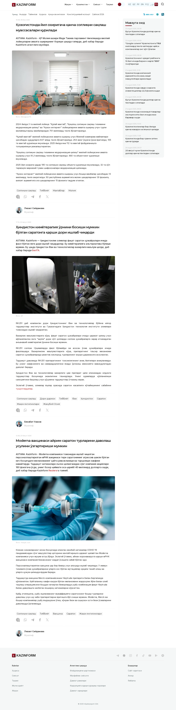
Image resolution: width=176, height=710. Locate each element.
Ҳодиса (42, 14)
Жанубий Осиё (51, 404)
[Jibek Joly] (149, 14)
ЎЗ (156, 4)
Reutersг (53, 470)
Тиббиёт (44, 190)
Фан (74, 398)
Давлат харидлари (78, 690)
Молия (72, 190)
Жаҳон (15, 690)
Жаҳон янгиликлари (28, 404)
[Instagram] (18, 197)
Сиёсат (15, 675)
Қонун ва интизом (56, 14)
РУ (138, 4)
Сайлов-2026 (98, 14)
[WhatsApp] (25, 197)
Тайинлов (32, 14)
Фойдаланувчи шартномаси (82, 670)
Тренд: (15, 14)
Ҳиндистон (87, 398)
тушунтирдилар (24, 388)
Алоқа (130, 675)
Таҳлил (109, 4)
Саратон (101, 398)
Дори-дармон (47, 398)
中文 (147, 4)
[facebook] (137, 655)
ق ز (151, 4)
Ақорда (22, 14)
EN (142, 4)
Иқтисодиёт (18, 685)
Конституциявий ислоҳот (78, 14)
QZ (134, 4)
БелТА (35, 250)
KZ (129, 4)
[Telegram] (33, 197)
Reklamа (132, 680)
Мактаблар (59, 190)
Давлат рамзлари (78, 680)
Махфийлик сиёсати (79, 675)
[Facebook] (40, 197)
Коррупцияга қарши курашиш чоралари (88, 685)
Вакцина (58, 613)
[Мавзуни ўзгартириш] (121, 4)
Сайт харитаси (135, 670)
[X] (47, 197)
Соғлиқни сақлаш (26, 190)
